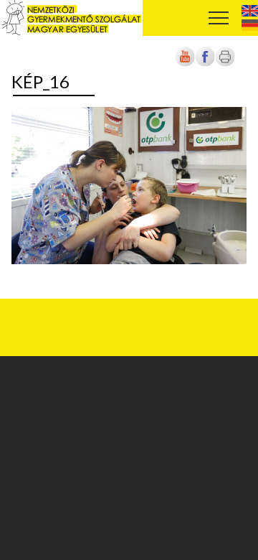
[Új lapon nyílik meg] (205, 64)
